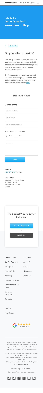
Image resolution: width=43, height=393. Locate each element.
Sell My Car (9, 266)
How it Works (10, 271)
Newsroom (28, 271)
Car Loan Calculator (8, 293)
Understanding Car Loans (12, 286)
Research (8, 299)
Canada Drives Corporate (27, 372)
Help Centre (12, 46)
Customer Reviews (12, 280)
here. (28, 83)
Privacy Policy (15, 368)
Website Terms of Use (12, 372)
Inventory (8, 276)
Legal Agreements (25, 368)
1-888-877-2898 (10, 172)
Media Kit (27, 276)
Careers (26, 266)
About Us (27, 262)
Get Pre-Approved (11, 262)
